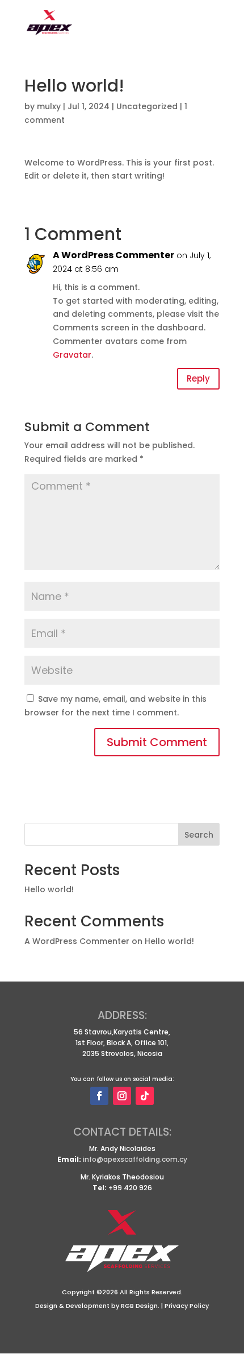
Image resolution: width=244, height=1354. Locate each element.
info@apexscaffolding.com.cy (135, 1159)
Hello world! (49, 889)
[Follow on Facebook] (99, 1096)
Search (198, 834)
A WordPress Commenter (113, 255)
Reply (198, 378)
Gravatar (72, 355)
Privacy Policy (187, 1305)
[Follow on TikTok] (145, 1096)
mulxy (49, 106)
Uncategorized (147, 106)
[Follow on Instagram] (122, 1096)
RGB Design (139, 1305)
